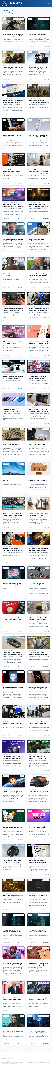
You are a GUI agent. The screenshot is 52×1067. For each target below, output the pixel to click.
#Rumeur (11, 32)
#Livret (4, 615)
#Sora (36, 789)
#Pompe (32, 650)
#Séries (11, 893)
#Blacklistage (31, 961)
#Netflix (33, 374)
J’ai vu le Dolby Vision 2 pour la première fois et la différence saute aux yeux (13, 515)
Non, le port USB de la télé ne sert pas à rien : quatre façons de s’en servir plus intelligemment (38, 584)
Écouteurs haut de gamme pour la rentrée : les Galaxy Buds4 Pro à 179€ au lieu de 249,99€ (38, 136)
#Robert (38, 202)
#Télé (32, 581)
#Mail (7, 754)
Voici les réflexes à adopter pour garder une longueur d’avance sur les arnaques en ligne (38, 171)
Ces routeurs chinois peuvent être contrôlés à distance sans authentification (38, 515)
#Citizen (7, 237)
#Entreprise (5, 650)
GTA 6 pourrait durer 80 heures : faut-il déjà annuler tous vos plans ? (13, 965)
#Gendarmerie (31, 615)
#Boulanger (10, 202)
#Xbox (34, 754)
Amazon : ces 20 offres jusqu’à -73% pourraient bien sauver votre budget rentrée (38, 827)
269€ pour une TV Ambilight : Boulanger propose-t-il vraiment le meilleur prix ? (13, 206)
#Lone (30, 65)
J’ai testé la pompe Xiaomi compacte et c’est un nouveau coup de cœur (37, 654)
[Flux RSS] (6, 1055)
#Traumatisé (33, 306)
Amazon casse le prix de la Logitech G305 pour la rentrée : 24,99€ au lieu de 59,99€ (12, 411)
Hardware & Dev (20, 85)
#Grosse (7, 615)
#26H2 (33, 893)
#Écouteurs (31, 133)
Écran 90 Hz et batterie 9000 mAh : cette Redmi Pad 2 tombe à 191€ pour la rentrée (38, 550)
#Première (11, 511)
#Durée (4, 339)
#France (4, 374)
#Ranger (32, 65)
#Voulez (30, 442)
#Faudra (7, 581)
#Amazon (4, 407)
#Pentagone (41, 961)
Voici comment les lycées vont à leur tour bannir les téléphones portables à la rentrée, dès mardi (38, 723)
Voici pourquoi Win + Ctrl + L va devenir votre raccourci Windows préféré (38, 411)
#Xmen (4, 546)
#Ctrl (32, 407)
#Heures (7, 339)
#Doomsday (34, 98)
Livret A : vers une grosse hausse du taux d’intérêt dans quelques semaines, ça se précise (12, 619)
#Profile (11, 339)
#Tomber (30, 374)
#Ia (37, 339)
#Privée (4, 133)
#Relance (8, 32)
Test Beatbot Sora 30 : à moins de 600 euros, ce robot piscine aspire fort (38, 793)
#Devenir (35, 407)
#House (9, 65)
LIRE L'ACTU (20, 46)
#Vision (7, 511)
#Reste (35, 65)
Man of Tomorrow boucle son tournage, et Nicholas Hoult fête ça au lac (39, 1032)
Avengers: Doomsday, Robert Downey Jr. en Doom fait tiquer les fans (38, 206)
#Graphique (11, 306)
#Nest (36, 442)
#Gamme (37, 133)
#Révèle (10, 546)
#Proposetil (14, 202)
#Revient (36, 32)
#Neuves (12, 374)
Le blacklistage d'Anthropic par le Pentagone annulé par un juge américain (38, 965)
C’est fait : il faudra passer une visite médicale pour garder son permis (12, 584)
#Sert (35, 581)
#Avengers (30, 98)
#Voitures (8, 374)
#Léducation (36, 858)
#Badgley (32, 32)
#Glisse (9, 858)
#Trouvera (11, 442)
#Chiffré (35, 685)
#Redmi (37, 546)
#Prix (10, 407)
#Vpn (10, 133)
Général (47, 258)
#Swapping (39, 615)
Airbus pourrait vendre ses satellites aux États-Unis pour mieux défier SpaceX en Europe (38, 241)
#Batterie (33, 546)
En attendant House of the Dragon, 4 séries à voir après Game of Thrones (13, 69)
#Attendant (5, 65)
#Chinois (34, 511)
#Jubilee (7, 546)
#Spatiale (8, 789)
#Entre (36, 893)
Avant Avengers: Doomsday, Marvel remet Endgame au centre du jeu (38, 102)
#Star (4, 237)
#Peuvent (38, 511)
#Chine (12, 789)
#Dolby (4, 511)
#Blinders (8, 893)
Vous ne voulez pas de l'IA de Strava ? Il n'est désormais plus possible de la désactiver (38, 446)
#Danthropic (36, 961)
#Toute (37, 306)
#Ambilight (5, 202)
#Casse (7, 407)
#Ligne (7, 133)
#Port (30, 581)
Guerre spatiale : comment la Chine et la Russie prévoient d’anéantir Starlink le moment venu (13, 793)
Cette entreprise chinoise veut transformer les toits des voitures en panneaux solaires (12, 654)
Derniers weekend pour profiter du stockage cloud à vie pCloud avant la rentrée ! (13, 827)
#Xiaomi (35, 650)
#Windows (30, 893)
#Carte (7, 306)
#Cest (4, 581)
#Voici (30, 407)
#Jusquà (4, 685)
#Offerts (4, 442)
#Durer (8, 961)
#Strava (33, 442)
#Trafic (30, 685)
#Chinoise (10, 650)
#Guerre (4, 789)
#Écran (30, 546)
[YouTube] (4, 1055)
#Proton (4, 754)
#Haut (34, 133)
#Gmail (10, 754)
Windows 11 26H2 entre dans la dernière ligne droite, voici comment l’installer (38, 897)
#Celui (8, 442)
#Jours (7, 685)
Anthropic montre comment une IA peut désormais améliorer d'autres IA (38, 343)
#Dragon (12, 65)
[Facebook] (2, 1055)
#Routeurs (30, 511)
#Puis (37, 374)
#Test (30, 789)
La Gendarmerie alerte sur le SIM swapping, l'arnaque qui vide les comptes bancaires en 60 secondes (39, 619)
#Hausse (11, 615)
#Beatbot (32, 789)
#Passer (10, 581)
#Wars (7, 858)
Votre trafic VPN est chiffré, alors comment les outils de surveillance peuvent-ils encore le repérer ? (39, 689)
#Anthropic (31, 339)
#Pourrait (34, 237)
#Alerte (35, 615)
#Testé (30, 650)
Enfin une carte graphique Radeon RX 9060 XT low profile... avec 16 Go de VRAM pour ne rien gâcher (13, 310)
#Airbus (30, 237)
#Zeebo (30, 306)
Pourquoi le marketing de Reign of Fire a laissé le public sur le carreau (38, 999)
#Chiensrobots (8, 98)
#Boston (12, 98)
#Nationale (41, 858)
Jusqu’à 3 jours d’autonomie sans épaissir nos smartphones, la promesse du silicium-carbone (13, 689)
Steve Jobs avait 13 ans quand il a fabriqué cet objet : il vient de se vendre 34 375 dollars (38, 480)
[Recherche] (45, 3)
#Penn (30, 32)
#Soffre (36, 754)
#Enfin (4, 306)
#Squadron (11, 237)
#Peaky (4, 893)
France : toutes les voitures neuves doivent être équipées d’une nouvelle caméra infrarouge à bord (13, 378)
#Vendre (37, 237)
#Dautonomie (11, 685)
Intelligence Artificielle (44, 85)
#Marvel (4, 32)
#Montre (34, 339)
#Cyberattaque (31, 858)
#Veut (4, 98)
